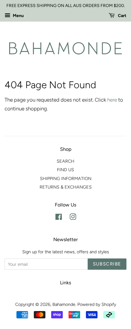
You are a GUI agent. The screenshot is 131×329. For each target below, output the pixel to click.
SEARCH (65, 161)
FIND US (65, 169)
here (112, 100)
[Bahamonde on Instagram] (72, 218)
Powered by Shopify (96, 304)
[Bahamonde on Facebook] (58, 218)
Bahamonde (63, 304)
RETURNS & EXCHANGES (66, 187)
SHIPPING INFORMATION (65, 178)
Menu (18, 15)
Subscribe (107, 264)
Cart (121, 15)
